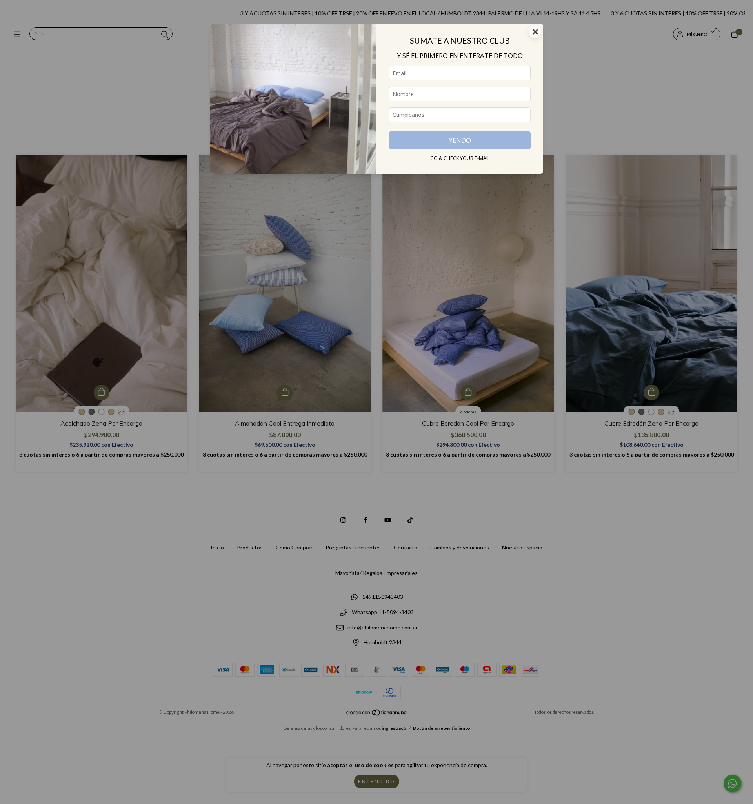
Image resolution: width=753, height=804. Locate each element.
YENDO (460, 140)
